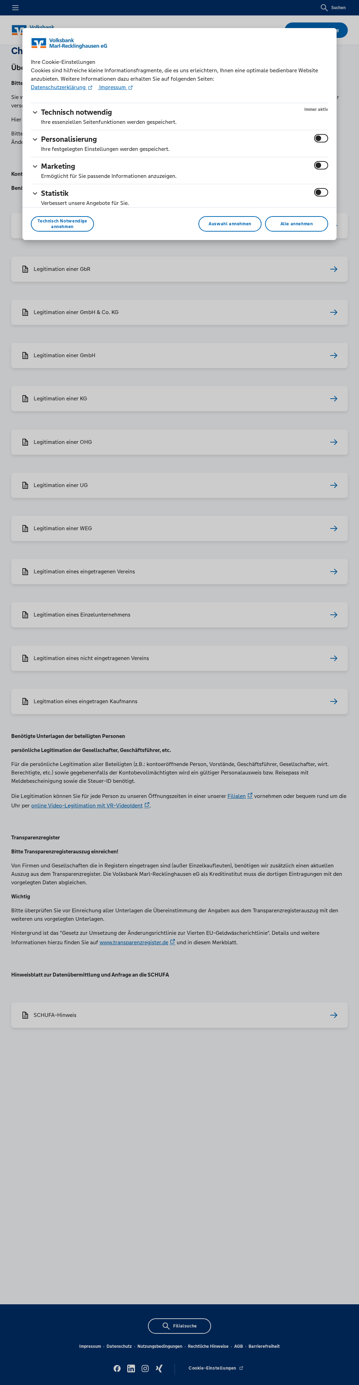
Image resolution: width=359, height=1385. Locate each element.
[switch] (321, 138)
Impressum (112, 87)
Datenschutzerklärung (59, 87)
